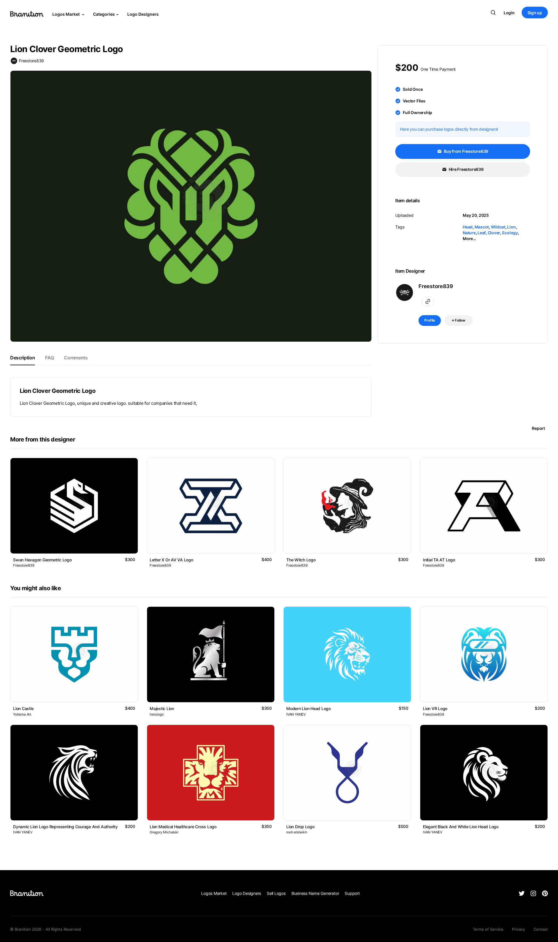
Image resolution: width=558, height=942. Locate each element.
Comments (75, 358)
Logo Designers (143, 14)
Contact (541, 929)
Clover (494, 232)
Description (22, 358)
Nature (469, 232)
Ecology (510, 232)
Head (468, 226)
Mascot (482, 226)
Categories (104, 14)
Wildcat (498, 226)
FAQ (49, 358)
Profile (429, 320)
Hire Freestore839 (466, 169)
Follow (459, 320)
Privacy (518, 929)
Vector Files (414, 100)
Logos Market (66, 14)
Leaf (481, 232)
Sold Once (413, 89)
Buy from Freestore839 (465, 151)
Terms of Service (488, 929)
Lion (511, 226)
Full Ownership (417, 112)
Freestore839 (31, 60)
